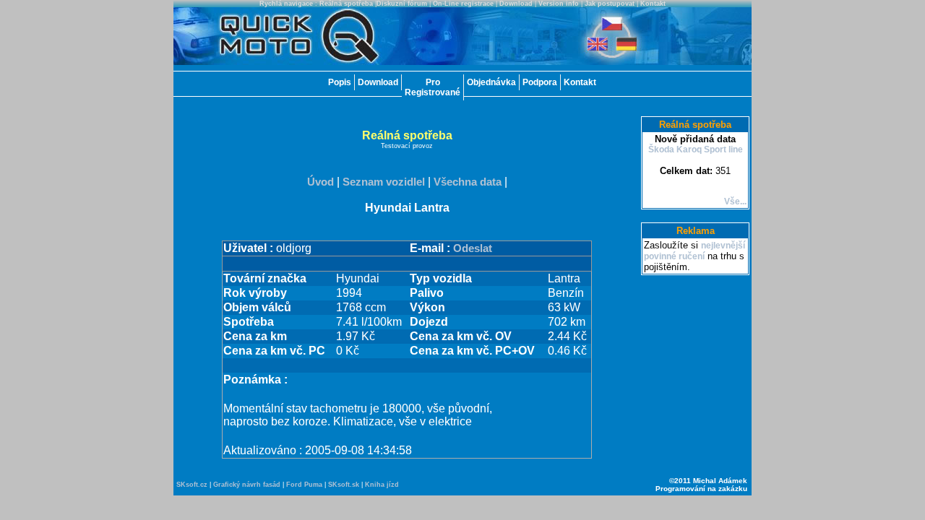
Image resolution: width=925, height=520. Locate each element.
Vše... (735, 201)
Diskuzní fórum (402, 3)
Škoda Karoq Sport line (695, 149)
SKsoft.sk (343, 484)
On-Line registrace (463, 3)
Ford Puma (304, 484)
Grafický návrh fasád (246, 484)
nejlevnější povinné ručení (694, 250)
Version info (558, 3)
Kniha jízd (382, 484)
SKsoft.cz (191, 484)
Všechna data (468, 182)
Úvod (320, 182)
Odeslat (472, 248)
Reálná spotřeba (346, 3)
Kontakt (653, 3)
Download (516, 3)
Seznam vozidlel (384, 182)
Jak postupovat (609, 3)
